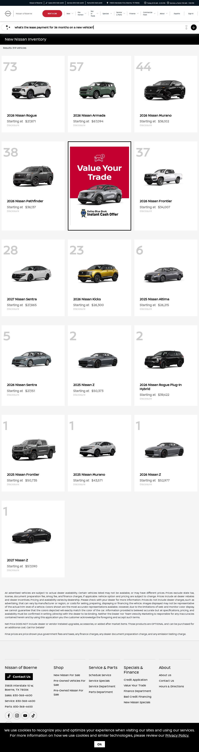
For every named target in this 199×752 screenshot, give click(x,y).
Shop (59, 667)
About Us (165, 675)
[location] (107, 3)
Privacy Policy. (177, 735)
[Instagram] (17, 715)
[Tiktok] (33, 715)
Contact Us (21, 677)
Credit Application (136, 680)
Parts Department (101, 692)
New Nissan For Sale (67, 675)
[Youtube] (25, 715)
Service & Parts (103, 667)
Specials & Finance (133, 670)
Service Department (102, 686)
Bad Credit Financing (137, 696)
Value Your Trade (135, 685)
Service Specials (99, 680)
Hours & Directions (171, 686)
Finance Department (137, 691)
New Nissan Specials (137, 702)
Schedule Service (100, 675)
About (165, 667)
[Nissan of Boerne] (22, 13)
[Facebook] (9, 715)
